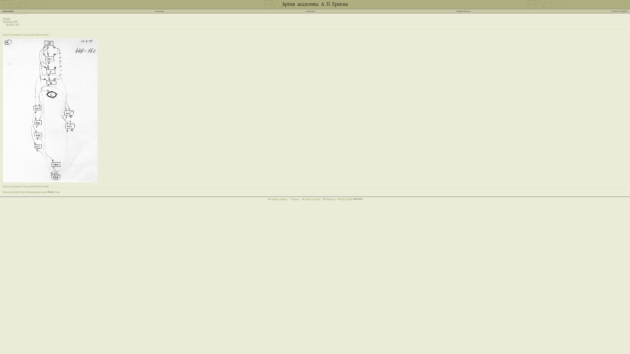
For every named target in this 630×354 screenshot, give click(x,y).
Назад (5, 34)
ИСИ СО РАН (346, 199)
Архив (6, 18)
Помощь (295, 199)
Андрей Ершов (463, 11)
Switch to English (619, 11)
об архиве (159, 11)
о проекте (310, 11)
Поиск (23, 192)
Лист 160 (14, 24)
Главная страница (279, 199)
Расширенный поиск (36, 192)
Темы (57, 192)
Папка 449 (11, 21)
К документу (16, 34)
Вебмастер (331, 199)
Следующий (29, 34)
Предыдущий (42, 34)
